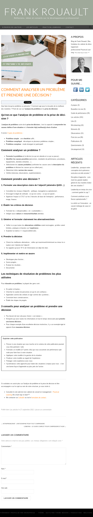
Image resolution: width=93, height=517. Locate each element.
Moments (74, 129)
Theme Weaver (62, 512)
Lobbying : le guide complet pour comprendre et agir (45, 426)
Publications (75, 141)
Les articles (32, 27)
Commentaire (6, 446)
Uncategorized (76, 149)
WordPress (29, 512)
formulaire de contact (38, 397)
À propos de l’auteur (12, 27)
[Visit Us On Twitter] (87, 90)
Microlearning (75, 125)
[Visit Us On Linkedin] (81, 90)
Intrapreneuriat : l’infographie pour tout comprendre (23, 423)
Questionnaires (76, 145)
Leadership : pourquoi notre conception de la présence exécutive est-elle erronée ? (80, 170)
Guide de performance (78, 113)
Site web (4, 488)
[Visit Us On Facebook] (75, 90)
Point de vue (75, 137)
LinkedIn (21, 397)
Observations (75, 133)
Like (72, 121)
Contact (70, 27)
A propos (74, 105)
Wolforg (88, 512)
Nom (3, 469)
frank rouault (46, 11)
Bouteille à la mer (77, 109)
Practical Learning (52, 27)
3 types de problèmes (14, 133)
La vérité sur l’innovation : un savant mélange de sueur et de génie (81, 206)
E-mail (4, 478)
